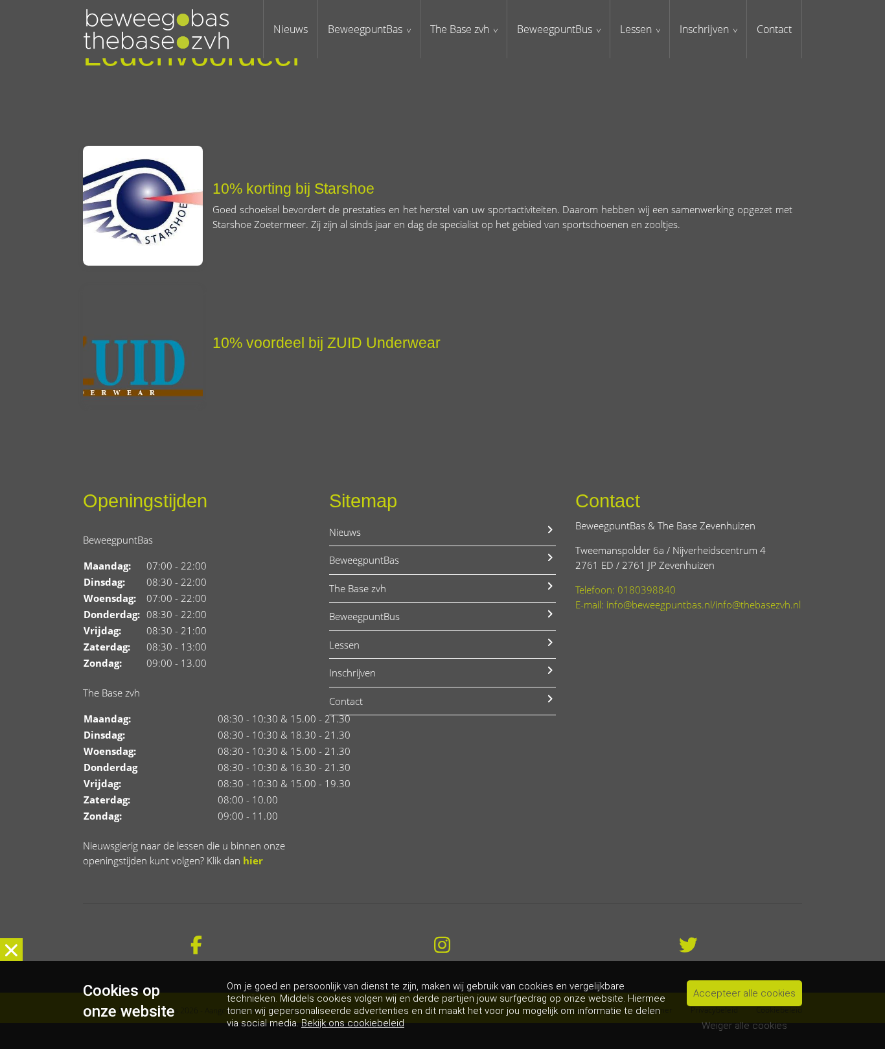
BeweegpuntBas (365, 29)
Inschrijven (704, 29)
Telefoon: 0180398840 (625, 589)
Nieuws (290, 29)
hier (253, 860)
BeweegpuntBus (554, 29)
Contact (774, 29)
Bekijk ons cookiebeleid (352, 1023)
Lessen (636, 29)
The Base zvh (459, 29)
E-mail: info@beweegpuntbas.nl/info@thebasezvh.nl (688, 604)
